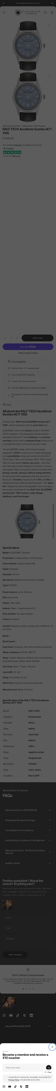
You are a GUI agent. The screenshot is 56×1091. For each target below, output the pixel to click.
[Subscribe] (48, 1067)
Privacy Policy (13, 1080)
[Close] (52, 1047)
